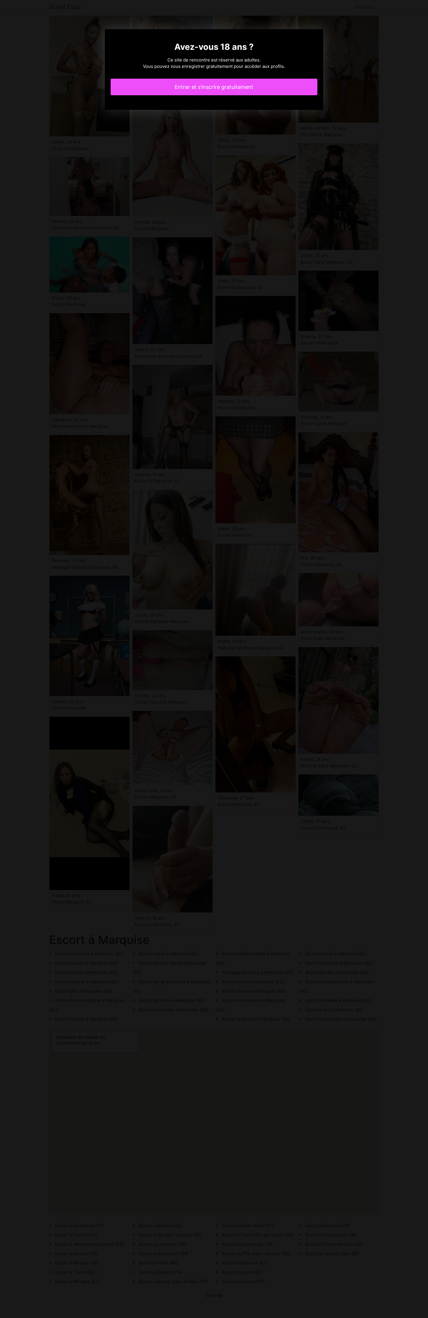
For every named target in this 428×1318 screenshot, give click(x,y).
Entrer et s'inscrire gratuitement (214, 87)
